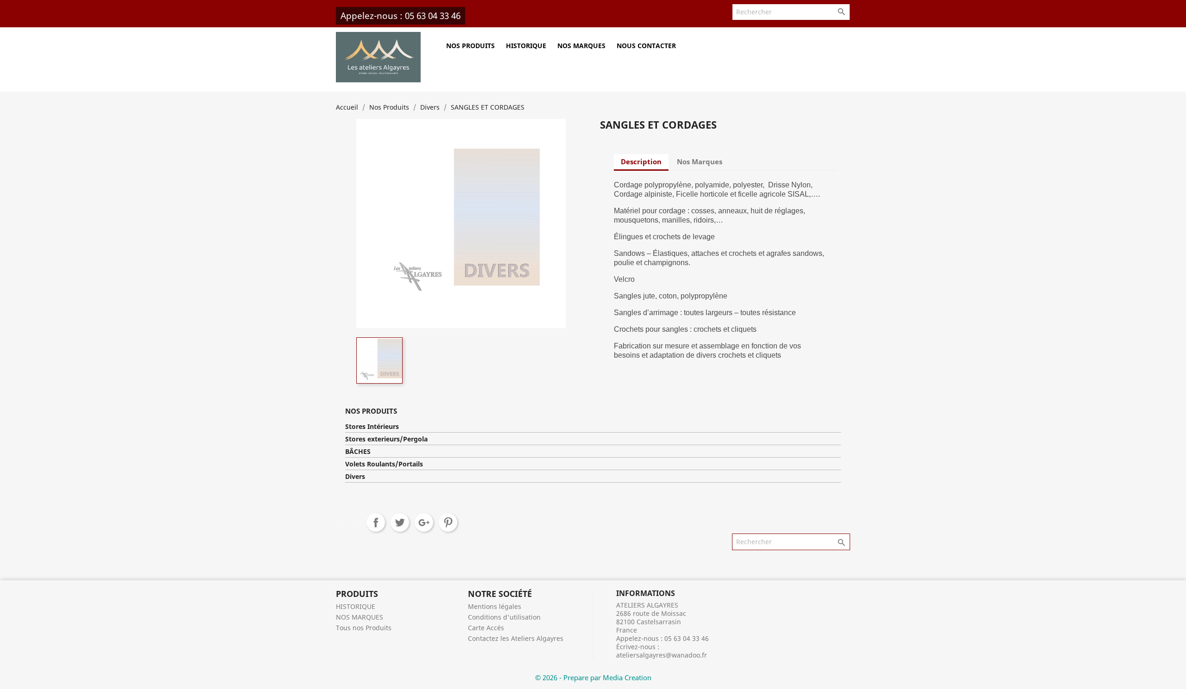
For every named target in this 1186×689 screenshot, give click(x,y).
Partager (375, 522)
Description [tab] (641, 161)
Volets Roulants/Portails (384, 464)
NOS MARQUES (581, 45)
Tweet (400, 522)
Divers (355, 476)
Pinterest (448, 522)
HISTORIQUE (526, 45)
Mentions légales (494, 606)
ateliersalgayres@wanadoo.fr (661, 655)
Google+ (424, 522)
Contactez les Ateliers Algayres (515, 638)
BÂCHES (358, 451)
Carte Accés (486, 627)
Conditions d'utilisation (504, 617)
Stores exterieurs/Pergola (386, 439)
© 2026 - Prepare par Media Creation (593, 677)
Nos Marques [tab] (699, 161)
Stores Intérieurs (372, 426)
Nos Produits (470, 45)
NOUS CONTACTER (646, 45)
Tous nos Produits (363, 627)
